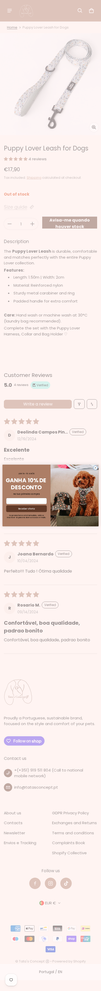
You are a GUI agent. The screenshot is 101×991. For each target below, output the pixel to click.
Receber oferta (26, 508)
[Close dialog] (95, 468)
